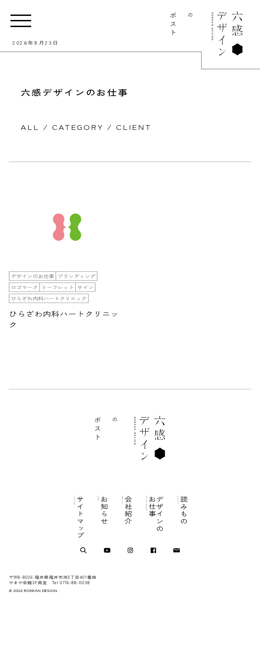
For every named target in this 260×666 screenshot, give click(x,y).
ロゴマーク (24, 287)
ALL (30, 126)
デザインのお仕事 (32, 276)
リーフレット (57, 287)
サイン (85, 287)
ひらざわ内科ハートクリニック (49, 298)
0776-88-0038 (75, 582)
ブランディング (76, 276)
